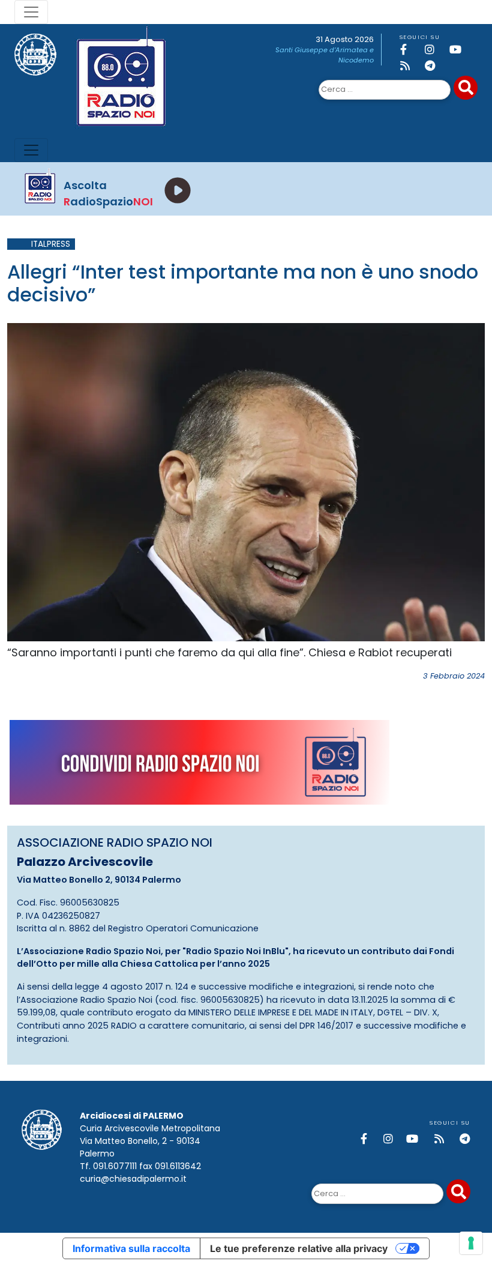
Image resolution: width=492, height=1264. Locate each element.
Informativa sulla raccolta (131, 1248)
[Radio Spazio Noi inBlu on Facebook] (410, 49)
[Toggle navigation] (31, 12)
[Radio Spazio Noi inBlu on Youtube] (459, 49)
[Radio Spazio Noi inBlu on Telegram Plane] (435, 65)
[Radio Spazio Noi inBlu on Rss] (410, 65)
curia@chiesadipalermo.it (133, 1179)
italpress (50, 244)
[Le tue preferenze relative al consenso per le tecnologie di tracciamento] (471, 1243)
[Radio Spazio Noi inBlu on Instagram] (435, 49)
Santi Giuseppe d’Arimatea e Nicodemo (324, 55)
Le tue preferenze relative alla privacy (299, 1248)
